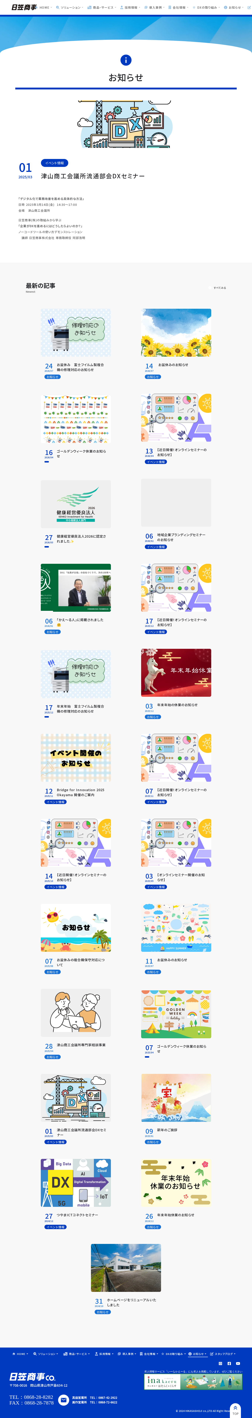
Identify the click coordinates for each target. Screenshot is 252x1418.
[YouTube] (220, 1363)
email (63, 1400)
